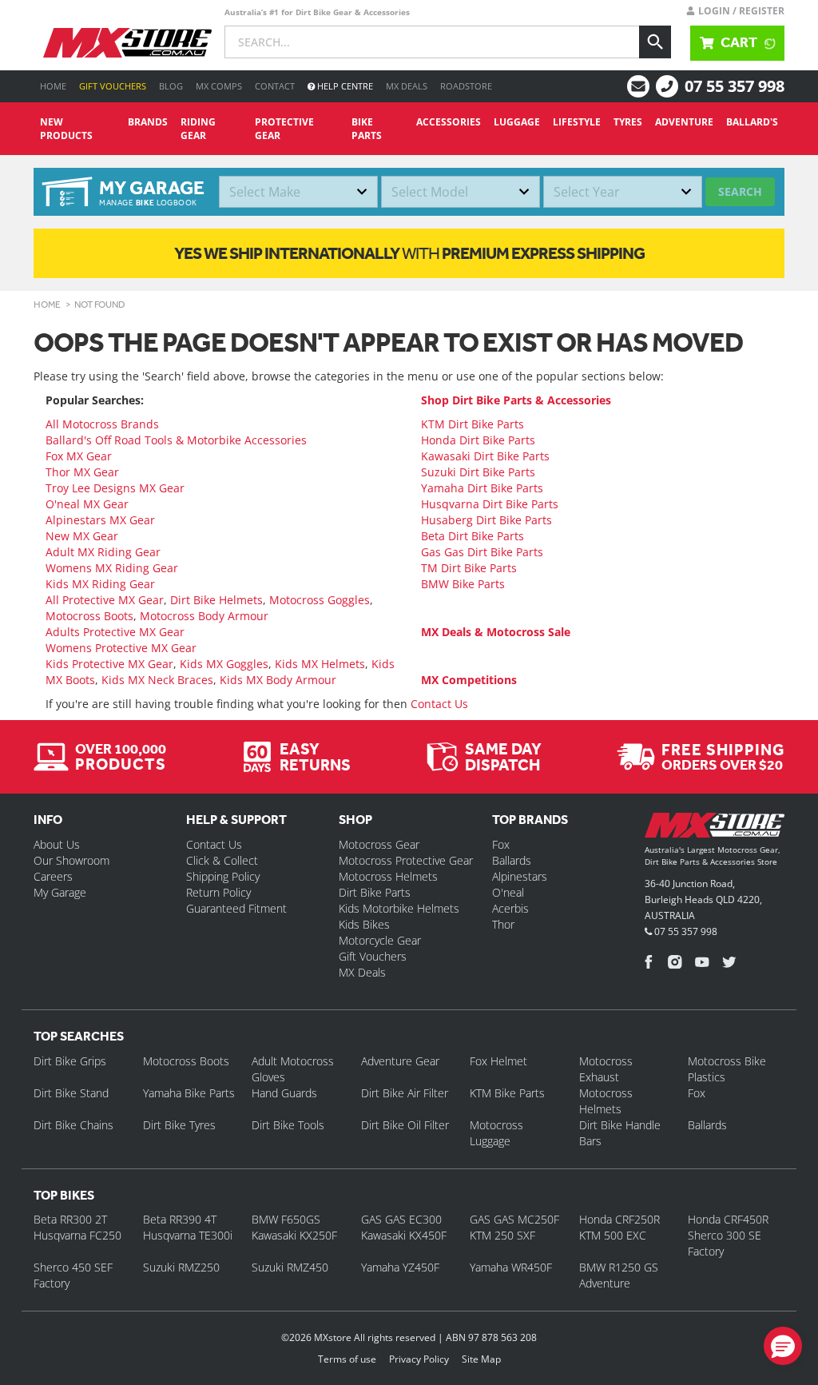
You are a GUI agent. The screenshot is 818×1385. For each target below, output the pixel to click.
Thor (503, 924)
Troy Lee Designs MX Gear (115, 487)
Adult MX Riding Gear (103, 551)
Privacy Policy (419, 1359)
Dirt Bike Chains (73, 1124)
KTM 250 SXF (502, 1235)
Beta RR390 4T (179, 1219)
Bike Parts (366, 128)
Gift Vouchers (112, 86)
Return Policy (218, 892)
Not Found (99, 304)
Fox (501, 844)
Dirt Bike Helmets (216, 599)
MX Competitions (469, 679)
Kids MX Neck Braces (157, 679)
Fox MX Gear (79, 456)
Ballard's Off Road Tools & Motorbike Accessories (176, 440)
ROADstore (466, 86)
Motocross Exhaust (606, 1069)
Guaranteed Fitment (236, 908)
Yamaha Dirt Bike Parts (482, 487)
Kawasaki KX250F (294, 1235)
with (409, 253)
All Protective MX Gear (105, 599)
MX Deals (406, 86)
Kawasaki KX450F (404, 1235)
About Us (57, 844)
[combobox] (298, 192)
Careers (53, 876)
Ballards (511, 860)
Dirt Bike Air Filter (404, 1092)
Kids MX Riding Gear (100, 583)
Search (740, 191)
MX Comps (219, 86)
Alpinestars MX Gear (100, 519)
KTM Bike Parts (507, 1092)
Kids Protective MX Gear (109, 663)
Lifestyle (577, 122)
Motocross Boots (89, 615)
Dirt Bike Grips (70, 1061)
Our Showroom (71, 860)
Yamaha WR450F (511, 1267)
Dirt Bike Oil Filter (405, 1124)
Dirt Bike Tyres (179, 1124)
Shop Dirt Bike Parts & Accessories (516, 400)
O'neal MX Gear (87, 503)
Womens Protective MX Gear (121, 647)
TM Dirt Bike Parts (469, 567)
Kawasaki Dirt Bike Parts (485, 456)
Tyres (628, 122)
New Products (66, 128)
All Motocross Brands (102, 424)
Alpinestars (519, 876)
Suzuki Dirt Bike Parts (478, 472)
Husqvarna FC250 (77, 1235)
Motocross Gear (379, 844)
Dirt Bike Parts (375, 892)
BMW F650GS (286, 1219)
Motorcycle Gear (380, 940)
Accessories (448, 122)
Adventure (684, 122)
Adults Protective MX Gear (115, 631)
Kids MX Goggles (224, 663)
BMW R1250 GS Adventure (618, 1275)
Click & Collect (222, 860)
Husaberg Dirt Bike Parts (486, 519)
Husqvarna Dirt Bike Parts (489, 503)
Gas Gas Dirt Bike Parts (482, 551)
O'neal (508, 892)
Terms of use (347, 1359)
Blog (171, 86)
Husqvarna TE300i (187, 1235)
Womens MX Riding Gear (112, 567)
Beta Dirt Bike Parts (472, 535)
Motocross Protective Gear (406, 860)
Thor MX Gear (82, 472)
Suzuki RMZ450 (290, 1267)
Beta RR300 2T (70, 1219)
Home (53, 86)
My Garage (60, 892)
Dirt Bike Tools (288, 1124)
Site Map (481, 1359)
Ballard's (752, 122)
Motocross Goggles (319, 599)
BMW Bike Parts (463, 583)
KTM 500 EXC (612, 1235)
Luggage (517, 122)
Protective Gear (284, 128)
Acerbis (510, 908)
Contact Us (439, 703)
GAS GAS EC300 (401, 1219)
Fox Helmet (498, 1061)
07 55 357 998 (734, 86)
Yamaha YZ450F (400, 1267)
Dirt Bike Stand (71, 1092)
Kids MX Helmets (320, 663)
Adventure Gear (400, 1061)
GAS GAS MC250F (514, 1219)
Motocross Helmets (388, 876)
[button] (783, 1346)
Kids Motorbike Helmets (399, 908)
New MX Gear (82, 535)
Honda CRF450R (728, 1219)
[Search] (655, 42)
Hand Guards (284, 1092)
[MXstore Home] (714, 828)
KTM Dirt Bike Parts (472, 424)
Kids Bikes (364, 924)
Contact (275, 86)
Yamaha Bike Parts (189, 1092)
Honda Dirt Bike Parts (478, 440)
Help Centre (344, 86)
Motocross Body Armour (204, 615)
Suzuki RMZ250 (181, 1267)
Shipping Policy (223, 876)
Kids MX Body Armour (278, 679)
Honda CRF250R (619, 1219)
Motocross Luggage (496, 1132)
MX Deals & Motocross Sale (495, 631)
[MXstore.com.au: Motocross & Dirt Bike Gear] (127, 43)
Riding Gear (198, 128)
